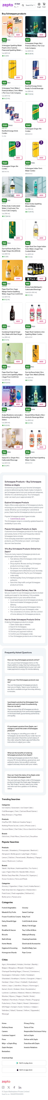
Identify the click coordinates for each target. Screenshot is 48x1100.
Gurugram (31, 1003)
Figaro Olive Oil (12, 896)
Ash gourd (5, 878)
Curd (26, 910)
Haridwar (11, 1006)
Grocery (5, 910)
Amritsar (27, 988)
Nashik (4, 1024)
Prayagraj (11, 1027)
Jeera (11, 885)
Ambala (20, 988)
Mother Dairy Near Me (10, 899)
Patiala (4, 1027)
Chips (20, 910)
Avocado (5, 874)
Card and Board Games (28, 832)
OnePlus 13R (6, 843)
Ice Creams (6, 828)
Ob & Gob (5, 861)
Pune (28, 1027)
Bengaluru (12, 992)
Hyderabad (6, 1010)
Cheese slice (30, 914)
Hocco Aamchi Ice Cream (11, 853)
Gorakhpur (15, 1003)
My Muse (11, 892)
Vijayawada (13, 1038)
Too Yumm (33, 892)
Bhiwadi (20, 992)
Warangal (21, 1038)
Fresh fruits (6, 917)
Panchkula (25, 1024)
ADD (18, 35)
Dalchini (11, 882)
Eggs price (21, 914)
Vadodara (20, 1034)
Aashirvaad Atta (21, 892)
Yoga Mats (18, 835)
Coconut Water (7, 850)
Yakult (4, 892)
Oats (16, 832)
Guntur (23, 1003)
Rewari (4, 1031)
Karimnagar (6, 1013)
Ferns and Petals (21, 903)
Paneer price (16, 921)
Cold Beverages (7, 832)
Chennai (26, 996)
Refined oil (29, 917)
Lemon (4, 882)
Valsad (28, 1034)
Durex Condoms (8, 903)
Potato (33, 878)
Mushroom (18, 885)
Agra (3, 988)
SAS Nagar (22, 1031)
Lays (3, 896)
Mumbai (20, 1020)
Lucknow (15, 1017)
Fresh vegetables (18, 917)
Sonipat (30, 1031)
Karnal (14, 1013)
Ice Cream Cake (26, 828)
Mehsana (12, 1020)
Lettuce (26, 885)
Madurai (31, 1017)
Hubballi (30, 1006)
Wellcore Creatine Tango (22, 843)
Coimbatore (34, 996)
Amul (32, 896)
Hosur (23, 1006)
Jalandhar (27, 1010)
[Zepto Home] (7, 5)
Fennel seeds (20, 882)
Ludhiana (23, 1017)
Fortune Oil (24, 899)
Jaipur (20, 1010)
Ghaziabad (6, 1003)
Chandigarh (29, 992)
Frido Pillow (15, 861)
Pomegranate (24, 874)
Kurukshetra (6, 1017)
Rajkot (34, 1027)
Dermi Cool (24, 861)
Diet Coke (18, 850)
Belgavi (4, 992)
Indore (13, 1010)
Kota (32, 1013)
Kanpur (35, 1010)
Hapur (4, 1006)
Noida (10, 1024)
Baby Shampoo (7, 835)
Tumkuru (5, 1034)
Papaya (4, 885)
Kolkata (26, 1013)
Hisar (18, 1006)
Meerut (4, 1020)
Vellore (4, 1038)
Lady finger (25, 878)
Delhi (23, 999)
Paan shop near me (9, 914)
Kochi (20, 1013)
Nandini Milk (23, 896)
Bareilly (34, 988)
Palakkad (17, 1024)
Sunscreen (15, 828)
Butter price (6, 921)
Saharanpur (12, 1031)
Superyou (33, 899)
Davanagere (6, 999)
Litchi (22, 846)
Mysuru (27, 1020)
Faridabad (30, 999)
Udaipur (13, 1034)
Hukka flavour (34, 910)
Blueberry (30, 882)
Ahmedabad (11, 988)
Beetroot (34, 874)
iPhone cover (30, 846)
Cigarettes (13, 910)
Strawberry (14, 874)
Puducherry (20, 1027)
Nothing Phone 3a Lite (10, 846)
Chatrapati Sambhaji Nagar (11, 996)
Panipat (33, 1024)
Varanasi (35, 1034)
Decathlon (34, 861)
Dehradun (16, 999)
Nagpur (34, 1020)
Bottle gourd (15, 878)
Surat (36, 1031)
